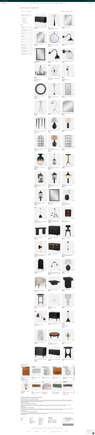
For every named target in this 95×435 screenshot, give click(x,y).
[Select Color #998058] (62, 323)
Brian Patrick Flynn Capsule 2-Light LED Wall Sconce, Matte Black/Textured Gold (40, 255)
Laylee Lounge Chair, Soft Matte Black (39, 290)
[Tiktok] (50, 421)
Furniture (34, 3)
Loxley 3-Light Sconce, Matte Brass (66, 342)
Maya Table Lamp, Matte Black (66, 203)
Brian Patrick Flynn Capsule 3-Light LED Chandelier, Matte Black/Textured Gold (53, 221)
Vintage (52, 3)
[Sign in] (90, 3)
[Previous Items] (42, 363)
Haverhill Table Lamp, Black (65, 271)
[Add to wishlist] (46, 25)
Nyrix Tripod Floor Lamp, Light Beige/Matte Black (40, 113)
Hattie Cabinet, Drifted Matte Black (39, 271)
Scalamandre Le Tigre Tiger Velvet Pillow (36, 392)
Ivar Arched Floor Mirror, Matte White (39, 342)
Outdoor (38, 3)
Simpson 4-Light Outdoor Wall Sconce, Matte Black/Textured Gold (40, 185)
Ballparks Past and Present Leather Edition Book (26, 378)
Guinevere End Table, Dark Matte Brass (67, 166)
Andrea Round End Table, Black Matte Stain (68, 359)
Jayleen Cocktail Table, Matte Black (53, 289)
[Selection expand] (73, 11)
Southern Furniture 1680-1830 (66, 221)
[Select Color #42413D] (62, 77)
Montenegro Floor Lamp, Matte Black (53, 28)
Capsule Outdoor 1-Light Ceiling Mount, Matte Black (39, 167)
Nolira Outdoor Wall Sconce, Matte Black (53, 61)
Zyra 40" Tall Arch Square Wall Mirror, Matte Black (68, 113)
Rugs (40, 3)
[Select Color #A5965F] (63, 77)
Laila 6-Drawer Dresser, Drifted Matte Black (54, 359)
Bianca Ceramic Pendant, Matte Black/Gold (40, 221)
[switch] (26, 11)
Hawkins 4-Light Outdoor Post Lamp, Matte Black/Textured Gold (54, 185)
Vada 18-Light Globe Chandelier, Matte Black (54, 78)
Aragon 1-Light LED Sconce (65, 79)
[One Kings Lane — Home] (4, 3)
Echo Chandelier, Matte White (52, 307)
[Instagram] (48, 421)
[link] (27, 18)
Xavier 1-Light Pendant (65, 325)
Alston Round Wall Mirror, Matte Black (53, 44)
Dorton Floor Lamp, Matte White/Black (53, 96)
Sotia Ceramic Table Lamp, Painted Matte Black (53, 130)
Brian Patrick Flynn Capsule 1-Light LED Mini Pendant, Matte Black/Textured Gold (68, 255)
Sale (64, 3)
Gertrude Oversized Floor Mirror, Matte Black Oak (68, 148)
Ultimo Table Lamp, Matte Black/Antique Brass (53, 150)
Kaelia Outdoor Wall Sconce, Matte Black (67, 44)
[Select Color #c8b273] (36, 77)
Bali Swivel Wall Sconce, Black (38, 324)
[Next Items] (53, 363)
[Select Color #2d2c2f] (34, 77)
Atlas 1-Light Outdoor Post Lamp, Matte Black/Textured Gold (67, 185)
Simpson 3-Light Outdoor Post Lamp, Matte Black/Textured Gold (40, 203)
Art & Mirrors (47, 3)
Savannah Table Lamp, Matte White (67, 306)
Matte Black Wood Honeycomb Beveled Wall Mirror (54, 202)
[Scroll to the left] (72, 364)
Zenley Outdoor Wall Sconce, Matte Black (67, 61)
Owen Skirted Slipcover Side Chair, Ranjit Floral (67, 378)
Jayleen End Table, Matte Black (66, 289)
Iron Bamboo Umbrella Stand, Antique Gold (25, 392)
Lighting (44, 3)
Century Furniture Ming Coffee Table (53, 343)
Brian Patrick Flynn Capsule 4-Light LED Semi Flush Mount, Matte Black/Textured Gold (54, 273)
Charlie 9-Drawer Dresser (55, 392)
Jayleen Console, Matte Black (38, 237)
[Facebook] (54, 421)
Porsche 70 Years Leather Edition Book (56, 378)
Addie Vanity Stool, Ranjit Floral (46, 377)
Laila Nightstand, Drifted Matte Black (53, 237)
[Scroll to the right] (73, 364)
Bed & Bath (61, 3)
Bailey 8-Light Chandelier (37, 79)
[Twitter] (55, 421)
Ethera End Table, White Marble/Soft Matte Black (40, 131)
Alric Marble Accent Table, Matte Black (39, 306)
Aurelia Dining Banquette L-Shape (67, 392)
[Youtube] (52, 421)
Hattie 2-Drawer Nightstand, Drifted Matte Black (40, 359)
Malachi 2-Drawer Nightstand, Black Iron (53, 323)
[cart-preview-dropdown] (91, 3)
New (31, 3)
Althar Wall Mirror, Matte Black (38, 44)
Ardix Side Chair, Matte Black (66, 237)
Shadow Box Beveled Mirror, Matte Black (40, 61)
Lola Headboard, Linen (45, 392)
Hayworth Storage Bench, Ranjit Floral (36, 378)
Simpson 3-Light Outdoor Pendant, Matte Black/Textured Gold (53, 167)
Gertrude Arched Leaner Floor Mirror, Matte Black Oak (40, 149)
